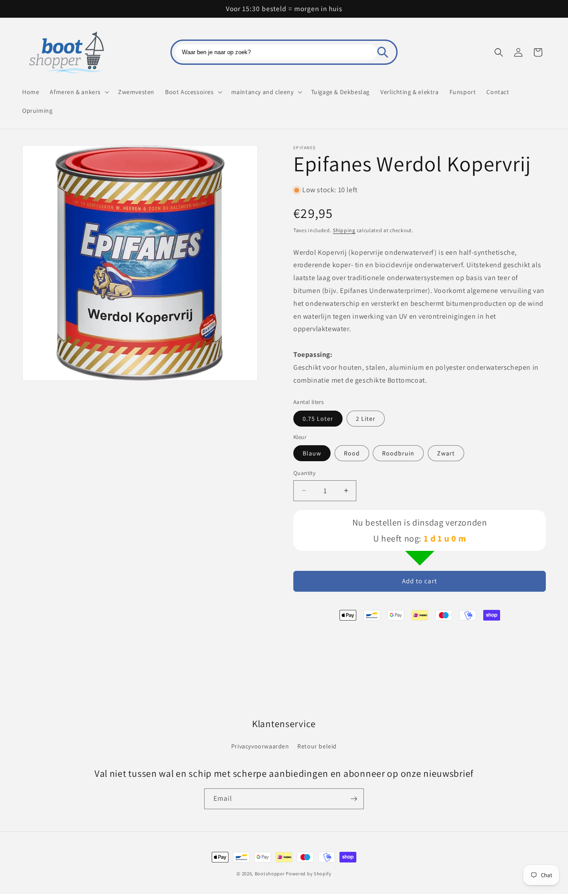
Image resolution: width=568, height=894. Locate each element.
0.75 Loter (318, 419)
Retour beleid (317, 746)
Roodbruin (398, 453)
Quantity (304, 473)
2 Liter (365, 419)
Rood (352, 453)
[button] (78, 92)
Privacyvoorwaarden (260, 746)
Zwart (446, 453)
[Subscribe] (353, 798)
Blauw (312, 453)
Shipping (344, 230)
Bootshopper (270, 873)
